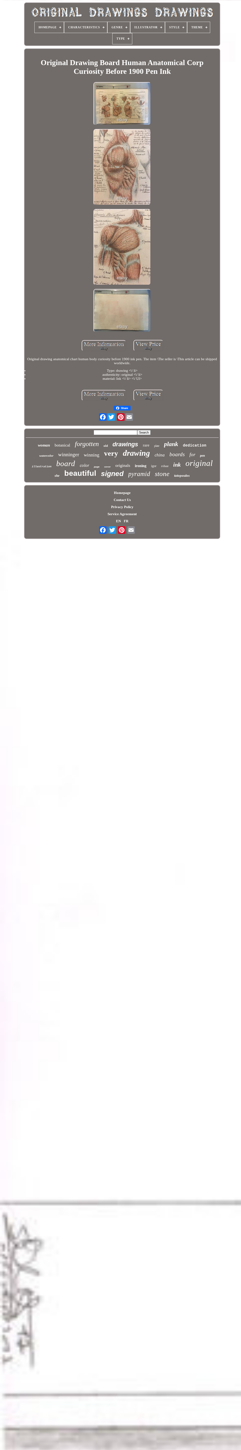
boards (177, 454)
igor (154, 466)
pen (202, 455)
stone (162, 473)
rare (146, 445)
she (57, 475)
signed (112, 473)
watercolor (46, 455)
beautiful (80, 473)
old (106, 445)
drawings (125, 444)
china (160, 454)
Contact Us (122, 500)
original (199, 463)
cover (107, 466)
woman (44, 445)
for (192, 454)
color (84, 465)
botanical (62, 445)
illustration (42, 466)
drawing (136, 453)
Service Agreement (122, 514)
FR (126, 521)
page (97, 466)
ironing (140, 466)
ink (177, 465)
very (111, 453)
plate (156, 445)
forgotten (87, 443)
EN (118, 521)
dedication (194, 445)
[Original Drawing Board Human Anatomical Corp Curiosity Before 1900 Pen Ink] (122, 104)
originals (122, 465)
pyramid (139, 473)
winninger (68, 454)
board (65, 463)
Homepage (122, 493)
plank (171, 444)
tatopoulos (182, 475)
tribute (165, 466)
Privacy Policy (122, 507)
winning (91, 454)
